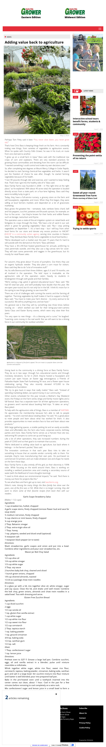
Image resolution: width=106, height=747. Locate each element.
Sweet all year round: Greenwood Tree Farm (85, 194)
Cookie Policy (84, 728)
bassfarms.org (51, 482)
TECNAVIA (90, 740)
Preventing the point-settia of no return (87, 157)
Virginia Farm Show (61, 714)
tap (100, 29)
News (9, 37)
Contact (82, 718)
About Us (83, 713)
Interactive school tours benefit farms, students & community (86, 121)
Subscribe (83, 708)
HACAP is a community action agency (22, 234)
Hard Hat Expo (59, 717)
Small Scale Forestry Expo (64, 719)
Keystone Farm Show (62, 712)
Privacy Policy (84, 723)
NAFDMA (65, 410)
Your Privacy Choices (59, 745)
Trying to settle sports (84, 228)
